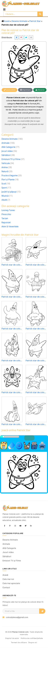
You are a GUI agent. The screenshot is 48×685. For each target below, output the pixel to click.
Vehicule (6, 163)
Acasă (6, 21)
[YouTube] (20, 526)
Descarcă (40, 90)
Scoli (4, 183)
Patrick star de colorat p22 (12, 328)
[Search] (40, 14)
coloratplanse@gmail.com (17, 617)
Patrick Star (35, 21)
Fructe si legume (10, 175)
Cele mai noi (8, 579)
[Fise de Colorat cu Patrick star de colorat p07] (24, 64)
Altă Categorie (8, 147)
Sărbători (6, 155)
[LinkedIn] (31, 526)
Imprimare (26, 90)
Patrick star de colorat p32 (36, 297)
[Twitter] (26, 526)
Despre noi (32, 642)
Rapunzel (6, 222)
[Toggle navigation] (4, 9)
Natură (5, 171)
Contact (6, 587)
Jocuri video (7, 151)
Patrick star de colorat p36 (12, 265)
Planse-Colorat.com (20, 632)
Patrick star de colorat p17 (36, 392)
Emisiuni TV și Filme (11, 159)
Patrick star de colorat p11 (12, 297)
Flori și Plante (8, 179)
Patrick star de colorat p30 (36, 360)
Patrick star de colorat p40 (36, 424)
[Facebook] (5, 526)
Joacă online (10, 90)
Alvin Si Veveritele (10, 226)
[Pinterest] (10, 526)
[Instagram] (15, 526)
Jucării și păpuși (9, 191)
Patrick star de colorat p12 (12, 360)
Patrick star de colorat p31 (36, 328)
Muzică (5, 195)
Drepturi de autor (12, 638)
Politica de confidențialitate (32, 638)
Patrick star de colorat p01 (12, 392)
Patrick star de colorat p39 (36, 265)
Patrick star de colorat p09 (12, 424)
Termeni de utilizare (19, 642)
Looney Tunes (8, 210)
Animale (5, 142)
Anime (5, 167)
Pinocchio (6, 214)
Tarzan (5, 218)
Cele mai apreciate (11, 583)
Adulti (4, 199)
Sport (4, 187)
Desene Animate (19, 21)
